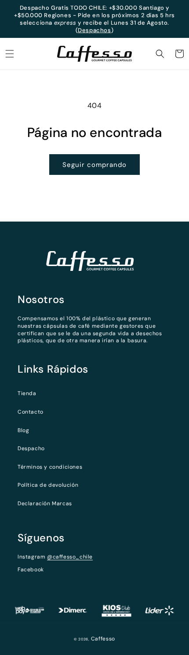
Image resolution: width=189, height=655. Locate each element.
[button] (9, 53)
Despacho (31, 448)
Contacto (31, 411)
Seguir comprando (94, 164)
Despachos (94, 30)
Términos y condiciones (50, 466)
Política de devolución (48, 484)
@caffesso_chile (70, 556)
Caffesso (103, 638)
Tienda (27, 393)
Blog (23, 430)
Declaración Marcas (45, 503)
